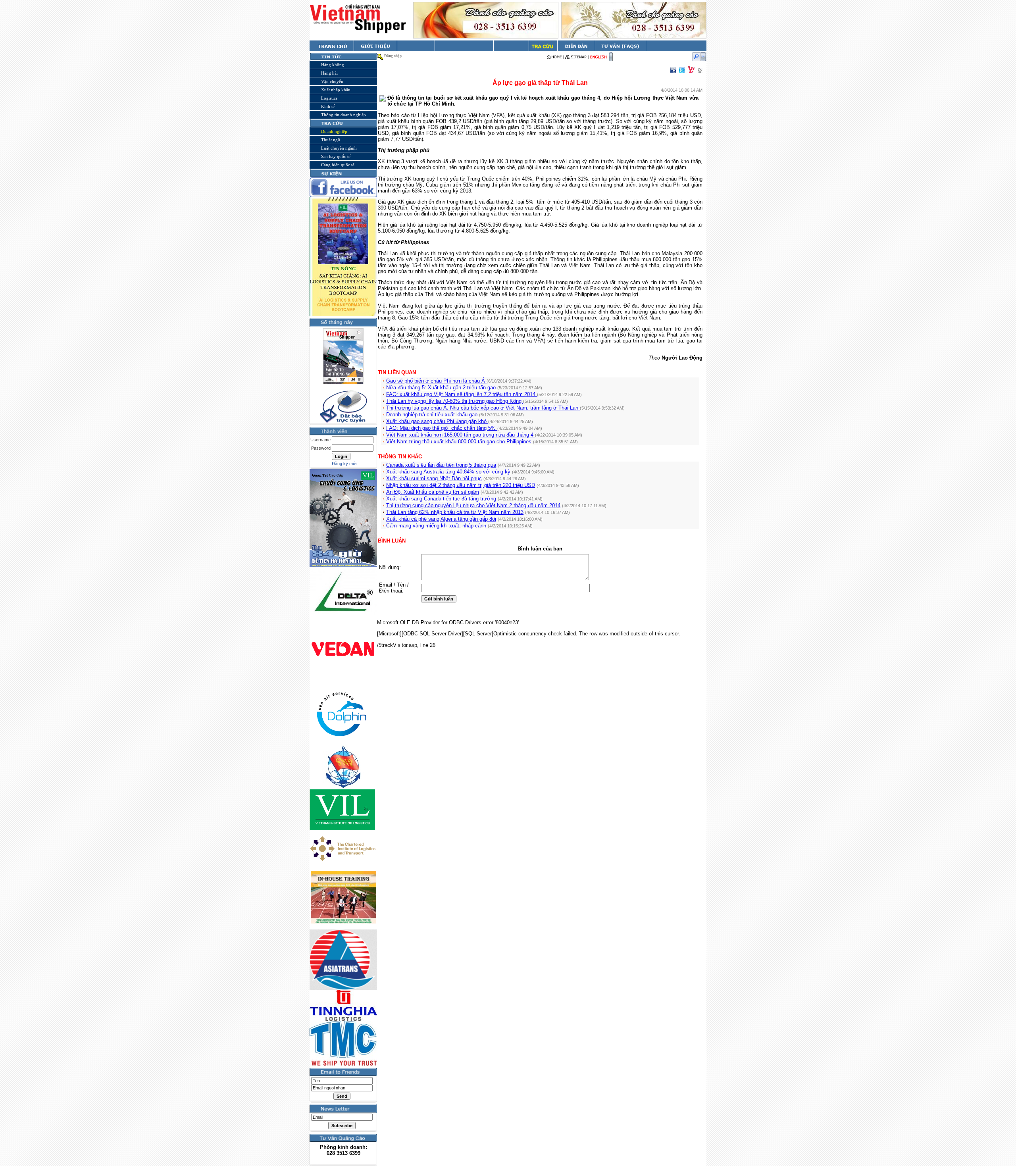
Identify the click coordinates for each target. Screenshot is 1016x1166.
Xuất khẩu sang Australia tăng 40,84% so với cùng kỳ (448, 472)
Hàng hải (329, 73)
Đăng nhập (393, 56)
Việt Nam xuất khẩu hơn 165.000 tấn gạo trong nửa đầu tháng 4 (460, 435)
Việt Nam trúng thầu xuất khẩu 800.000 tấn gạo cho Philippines (459, 441)
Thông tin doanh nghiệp (343, 114)
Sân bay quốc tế (335, 156)
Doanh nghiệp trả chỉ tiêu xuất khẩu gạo (432, 415)
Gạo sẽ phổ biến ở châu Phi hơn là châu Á (436, 381)
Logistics (329, 98)
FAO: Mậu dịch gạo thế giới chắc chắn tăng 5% (441, 428)
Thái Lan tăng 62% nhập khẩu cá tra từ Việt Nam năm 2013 (454, 512)
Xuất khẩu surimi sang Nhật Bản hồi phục (434, 478)
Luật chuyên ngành (339, 148)
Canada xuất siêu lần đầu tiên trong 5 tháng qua (441, 465)
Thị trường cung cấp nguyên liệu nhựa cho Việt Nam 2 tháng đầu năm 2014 (473, 505)
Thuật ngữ (330, 139)
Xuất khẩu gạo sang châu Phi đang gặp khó (437, 421)
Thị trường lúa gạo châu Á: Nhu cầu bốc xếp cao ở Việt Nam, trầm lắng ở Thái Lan (483, 408)
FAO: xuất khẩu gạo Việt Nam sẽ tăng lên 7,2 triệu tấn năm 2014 (461, 394)
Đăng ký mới (344, 463)
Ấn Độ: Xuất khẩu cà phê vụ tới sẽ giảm (432, 492)
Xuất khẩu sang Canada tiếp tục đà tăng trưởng (441, 499)
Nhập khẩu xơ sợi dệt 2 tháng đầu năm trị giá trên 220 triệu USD (460, 485)
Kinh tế (328, 106)
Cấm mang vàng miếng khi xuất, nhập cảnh (436, 526)
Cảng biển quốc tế (337, 164)
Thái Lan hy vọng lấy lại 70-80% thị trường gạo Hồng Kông (454, 401)
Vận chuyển (332, 81)
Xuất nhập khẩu (335, 89)
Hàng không (332, 64)
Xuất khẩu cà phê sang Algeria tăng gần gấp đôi (441, 519)
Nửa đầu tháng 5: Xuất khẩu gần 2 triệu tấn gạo (441, 388)
